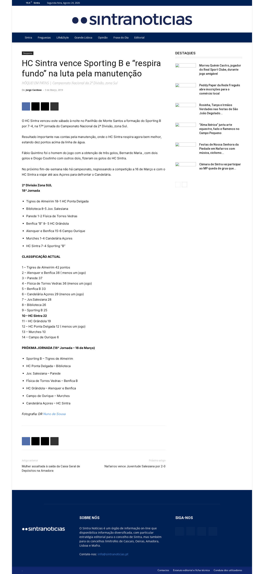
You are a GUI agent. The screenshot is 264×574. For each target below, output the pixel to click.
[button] (237, 38)
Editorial (139, 37)
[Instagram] (225, 3)
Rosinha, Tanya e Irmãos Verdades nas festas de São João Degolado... (218, 109)
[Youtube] (239, 3)
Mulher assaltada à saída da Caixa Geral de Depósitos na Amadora (51, 468)
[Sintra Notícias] (132, 19)
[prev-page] (177, 184)
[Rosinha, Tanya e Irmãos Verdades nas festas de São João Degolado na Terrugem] (185, 110)
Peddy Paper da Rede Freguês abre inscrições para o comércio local (219, 89)
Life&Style (63, 37)
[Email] (45, 106)
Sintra (28, 37)
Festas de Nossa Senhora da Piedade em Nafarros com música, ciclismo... (219, 148)
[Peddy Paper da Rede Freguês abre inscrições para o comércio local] (185, 90)
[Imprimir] (54, 106)
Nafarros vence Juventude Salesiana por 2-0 (135, 466)
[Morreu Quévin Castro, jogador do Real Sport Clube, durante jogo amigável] (185, 70)
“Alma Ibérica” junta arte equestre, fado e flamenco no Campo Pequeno (219, 129)
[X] (232, 3)
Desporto (27, 53)
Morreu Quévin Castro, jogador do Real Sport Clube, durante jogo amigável (220, 69)
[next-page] (184, 184)
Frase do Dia (120, 37)
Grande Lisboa (83, 37)
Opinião (103, 37)
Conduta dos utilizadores (228, 570)
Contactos (163, 570)
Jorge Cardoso (34, 89)
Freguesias (44, 37)
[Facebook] (219, 3)
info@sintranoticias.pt (113, 554)
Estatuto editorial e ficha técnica (191, 570)
